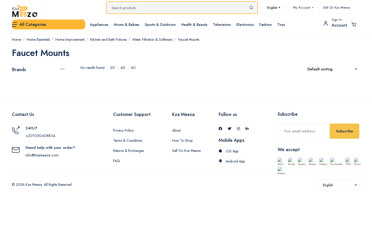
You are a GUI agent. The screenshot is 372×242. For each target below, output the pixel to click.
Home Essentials (38, 39)
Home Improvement (70, 39)
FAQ (116, 160)
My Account (302, 7)
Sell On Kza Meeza (336, 7)
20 (112, 67)
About (176, 130)
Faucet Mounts (188, 39)
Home (16, 39)
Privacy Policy (123, 130)
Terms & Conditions (127, 140)
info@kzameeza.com (42, 155)
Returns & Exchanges (128, 150)
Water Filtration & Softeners (152, 39)
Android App (235, 161)
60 (133, 67)
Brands (19, 69)
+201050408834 (40, 135)
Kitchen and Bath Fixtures (108, 39)
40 (122, 67)
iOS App (231, 151)
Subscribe (344, 131)
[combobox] (273, 7)
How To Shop (182, 140)
